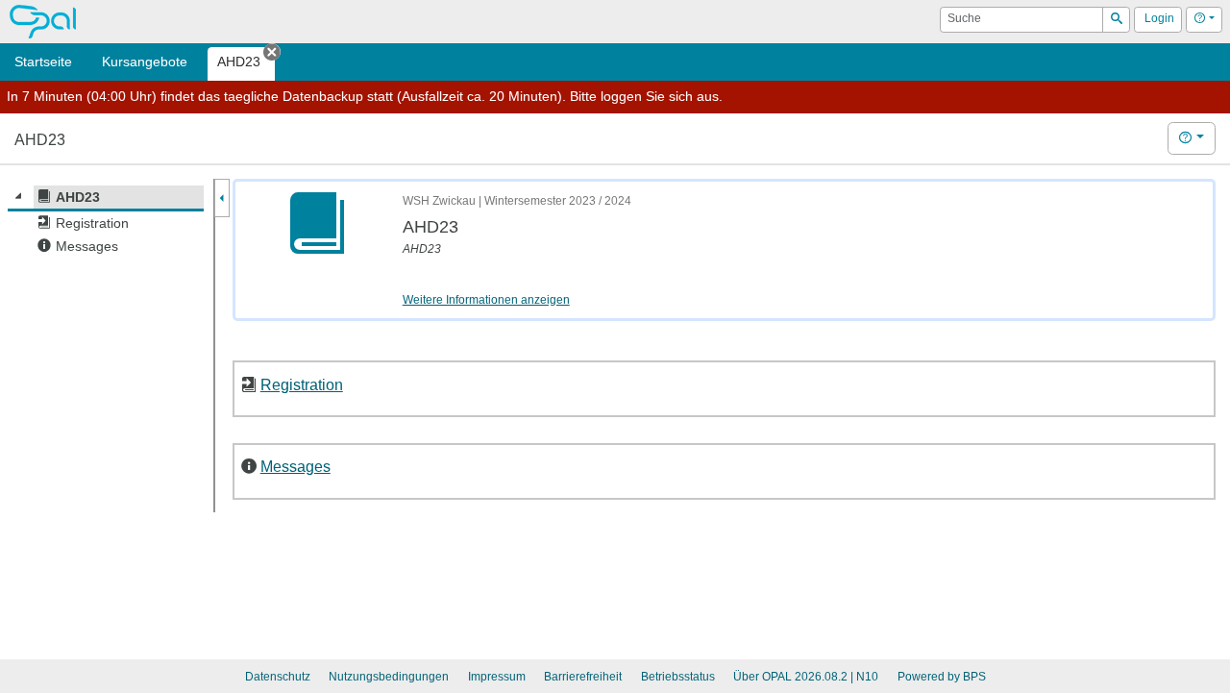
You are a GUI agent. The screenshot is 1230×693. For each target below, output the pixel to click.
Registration (301, 384)
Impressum (497, 676)
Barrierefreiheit (583, 676)
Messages (295, 466)
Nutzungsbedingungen (389, 676)
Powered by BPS (942, 676)
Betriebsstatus (678, 676)
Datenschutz (277, 676)
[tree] (106, 222)
